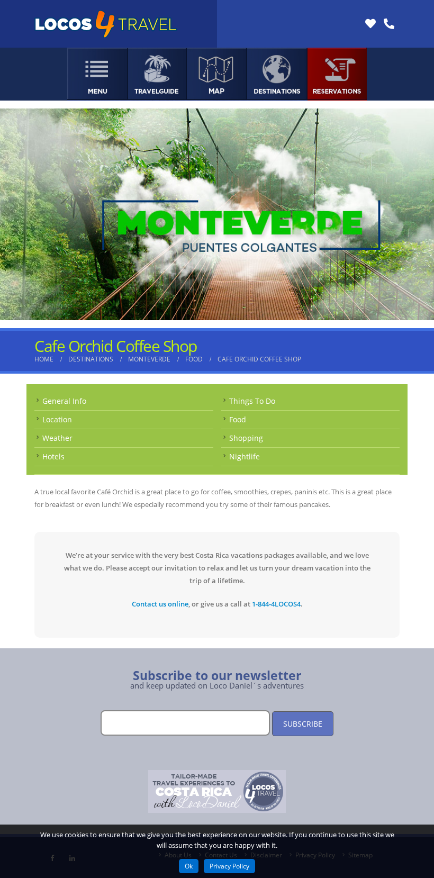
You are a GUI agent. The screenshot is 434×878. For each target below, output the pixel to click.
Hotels (53, 456)
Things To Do (252, 401)
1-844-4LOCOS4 (276, 604)
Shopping (246, 438)
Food (237, 419)
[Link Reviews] (370, 24)
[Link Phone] (389, 24)
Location (57, 419)
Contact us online (160, 604)
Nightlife (244, 456)
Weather (57, 438)
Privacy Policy (229, 866)
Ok (189, 866)
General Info (64, 401)
